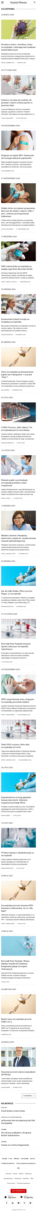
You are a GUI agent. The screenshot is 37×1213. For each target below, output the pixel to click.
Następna (27, 1096)
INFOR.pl (21, 1173)
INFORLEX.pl (28, 1173)
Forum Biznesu (11, 1183)
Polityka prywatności (8, 1163)
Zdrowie (3, 1141)
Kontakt (4, 1158)
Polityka (4, 1107)
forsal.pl (15, 1173)
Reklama (16, 1158)
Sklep (31, 1178)
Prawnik (3, 1129)
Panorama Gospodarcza (23, 1183)
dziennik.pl (8, 1173)
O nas (10, 1158)
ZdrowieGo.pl (17, 1178)
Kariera (32, 1158)
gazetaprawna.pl (8, 1178)
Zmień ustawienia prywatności (26, 1163)
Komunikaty (25, 1158)
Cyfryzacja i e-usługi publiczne (11, 1117)
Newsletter (26, 1178)
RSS (18, 1168)
